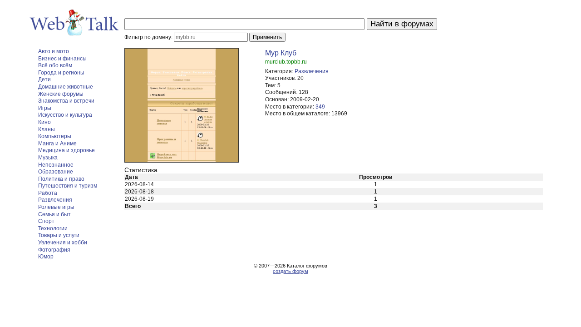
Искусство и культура (65, 115)
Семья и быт (54, 214)
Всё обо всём (55, 65)
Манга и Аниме (57, 143)
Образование (55, 171)
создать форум (290, 271)
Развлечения (55, 200)
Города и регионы (61, 72)
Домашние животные (65, 87)
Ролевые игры (56, 207)
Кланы (46, 129)
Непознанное (56, 165)
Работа (47, 193)
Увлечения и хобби (62, 242)
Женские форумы (61, 94)
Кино (44, 122)
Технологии (53, 228)
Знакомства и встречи (66, 101)
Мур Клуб (280, 53)
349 (320, 107)
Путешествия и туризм (67, 186)
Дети (44, 79)
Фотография (54, 250)
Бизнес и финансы (62, 58)
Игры (44, 108)
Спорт (46, 221)
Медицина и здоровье (66, 150)
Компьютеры (54, 136)
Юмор (46, 256)
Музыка (48, 157)
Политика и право (61, 179)
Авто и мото (53, 51)
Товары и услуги (58, 235)
